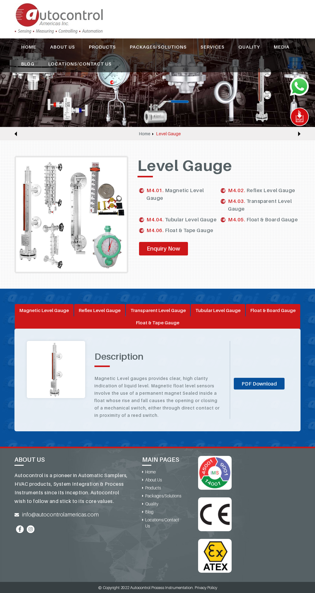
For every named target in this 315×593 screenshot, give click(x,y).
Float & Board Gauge (273, 310)
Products (102, 46)
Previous (15, 133)
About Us (62, 46)
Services (213, 46)
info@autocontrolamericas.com (60, 514)
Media (281, 46)
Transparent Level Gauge (158, 310)
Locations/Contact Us (80, 63)
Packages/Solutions (158, 46)
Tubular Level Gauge (218, 310)
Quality (249, 46)
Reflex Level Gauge (100, 310)
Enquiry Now (163, 248)
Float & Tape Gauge (157, 322)
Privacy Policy (206, 587)
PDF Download (259, 384)
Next (299, 133)
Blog (27, 63)
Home (28, 46)
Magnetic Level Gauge (44, 310)
